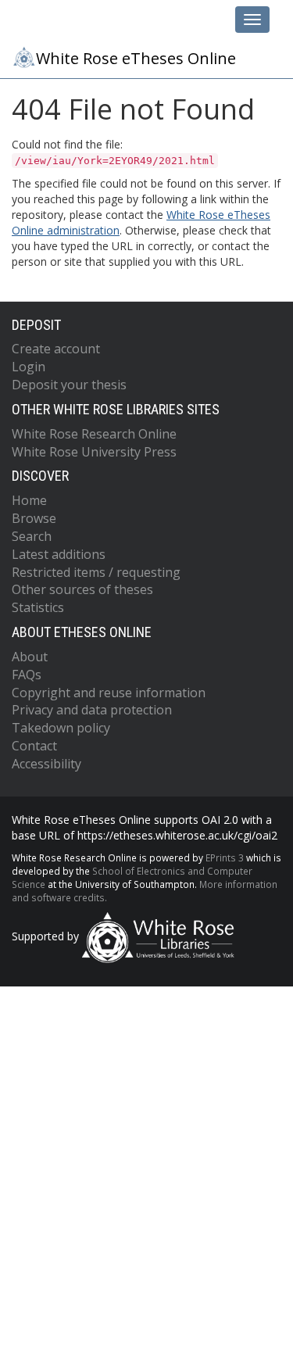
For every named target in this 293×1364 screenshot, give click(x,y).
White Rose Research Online (94, 433)
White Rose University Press (94, 451)
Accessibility (46, 763)
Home (29, 500)
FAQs (26, 674)
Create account (56, 348)
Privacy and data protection (92, 709)
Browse (34, 518)
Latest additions (58, 554)
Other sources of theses (82, 589)
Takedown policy (61, 727)
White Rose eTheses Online (136, 58)
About (30, 656)
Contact (34, 745)
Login (28, 366)
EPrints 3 (224, 857)
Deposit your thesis (69, 384)
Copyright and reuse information (108, 692)
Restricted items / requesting (96, 572)
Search (32, 536)
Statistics (38, 607)
